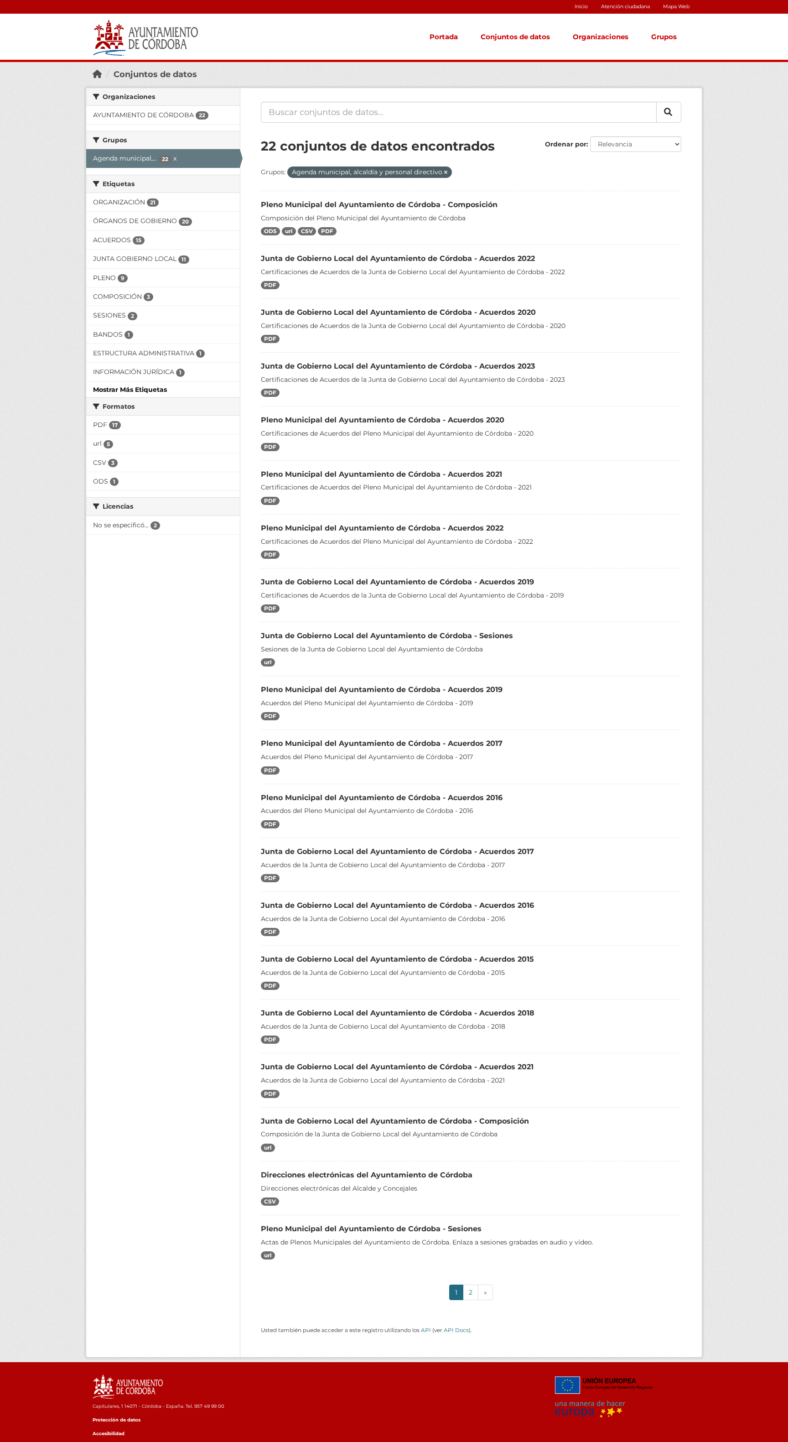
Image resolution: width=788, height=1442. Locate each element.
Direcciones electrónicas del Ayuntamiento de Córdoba (366, 1175)
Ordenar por (565, 144)
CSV (307, 231)
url (289, 231)
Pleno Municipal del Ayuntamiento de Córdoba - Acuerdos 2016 (382, 797)
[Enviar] (668, 112)
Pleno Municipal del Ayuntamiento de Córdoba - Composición (379, 204)
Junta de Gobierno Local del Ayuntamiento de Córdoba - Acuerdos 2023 (398, 366)
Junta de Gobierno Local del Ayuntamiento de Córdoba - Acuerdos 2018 (397, 1013)
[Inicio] (97, 74)
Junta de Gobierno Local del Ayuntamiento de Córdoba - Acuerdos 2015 (397, 959)
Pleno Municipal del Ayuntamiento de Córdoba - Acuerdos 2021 (381, 474)
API (426, 1330)
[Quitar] (445, 172)
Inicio (581, 6)
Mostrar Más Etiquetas (130, 389)
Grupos (664, 36)
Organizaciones (600, 36)
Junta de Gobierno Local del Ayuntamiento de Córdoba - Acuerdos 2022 (398, 258)
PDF (327, 231)
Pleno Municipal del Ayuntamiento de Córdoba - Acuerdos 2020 (382, 420)
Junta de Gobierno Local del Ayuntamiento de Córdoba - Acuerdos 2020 (398, 312)
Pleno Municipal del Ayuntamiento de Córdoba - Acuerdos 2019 (382, 689)
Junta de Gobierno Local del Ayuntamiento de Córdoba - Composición (395, 1121)
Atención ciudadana (625, 6)
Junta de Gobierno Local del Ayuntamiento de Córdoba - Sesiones (387, 635)
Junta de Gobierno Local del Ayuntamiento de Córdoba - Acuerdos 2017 (397, 851)
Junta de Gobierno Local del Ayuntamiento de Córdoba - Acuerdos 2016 (397, 905)
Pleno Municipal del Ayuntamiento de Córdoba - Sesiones (371, 1228)
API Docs (456, 1330)
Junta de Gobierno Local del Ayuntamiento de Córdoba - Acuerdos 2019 (397, 582)
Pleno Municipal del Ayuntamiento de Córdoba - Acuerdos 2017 (382, 743)
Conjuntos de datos (515, 36)
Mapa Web (676, 6)
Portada (444, 36)
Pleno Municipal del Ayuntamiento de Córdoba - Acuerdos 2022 (382, 528)
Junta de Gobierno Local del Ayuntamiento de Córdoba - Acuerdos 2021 (397, 1066)
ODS (270, 231)
